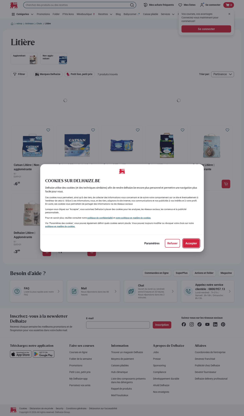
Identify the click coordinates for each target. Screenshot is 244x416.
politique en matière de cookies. (60, 226)
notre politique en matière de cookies (133, 218)
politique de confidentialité (100, 218)
